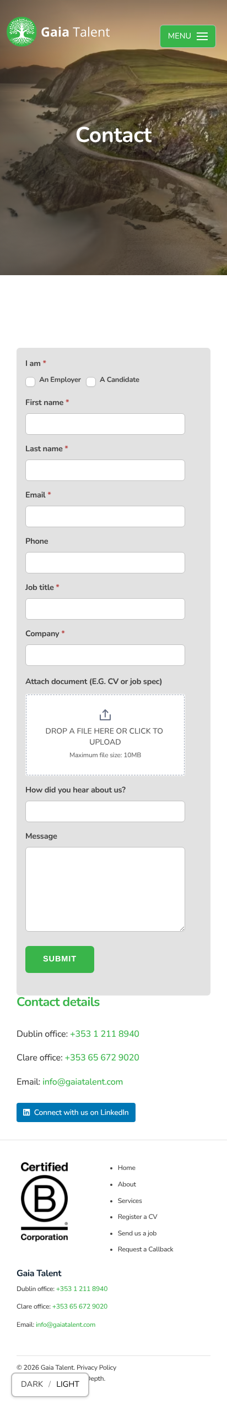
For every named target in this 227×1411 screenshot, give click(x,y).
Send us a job (137, 1233)
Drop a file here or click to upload (105, 736)
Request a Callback (146, 1249)
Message (41, 836)
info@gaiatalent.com (82, 1082)
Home (127, 1168)
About (127, 1184)
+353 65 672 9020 (101, 1058)
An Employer (59, 380)
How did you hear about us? (75, 790)
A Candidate (118, 380)
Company (45, 633)
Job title (42, 587)
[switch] (50, 1384)
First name (47, 402)
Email (38, 495)
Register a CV (138, 1217)
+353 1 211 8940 (104, 1034)
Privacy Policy (96, 1368)
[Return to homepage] (58, 31)
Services (130, 1201)
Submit (60, 959)
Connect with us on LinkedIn (80, 1112)
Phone (36, 541)
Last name (46, 449)
